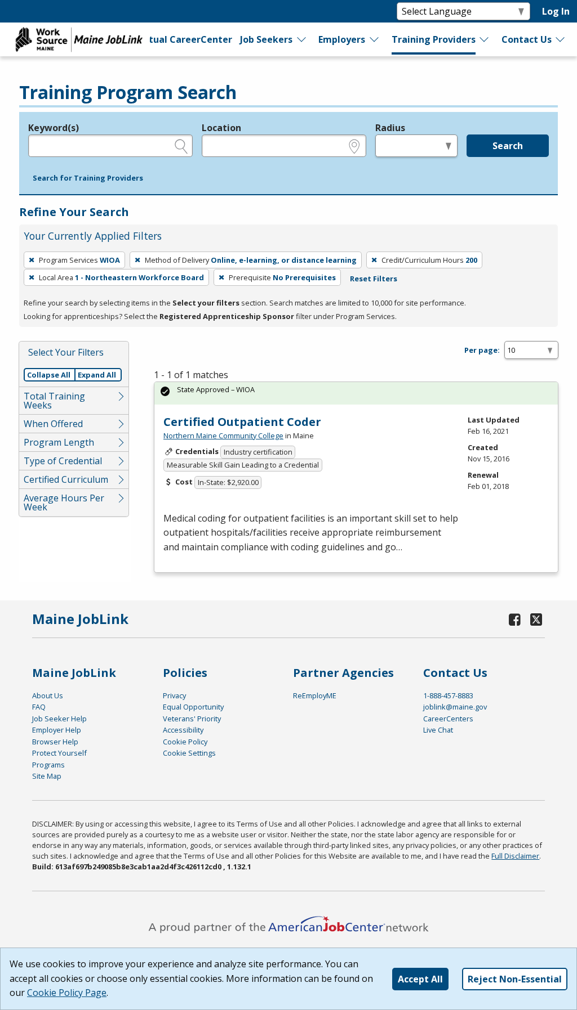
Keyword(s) (53, 128)
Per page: (482, 350)
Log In (556, 11)
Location (221, 128)
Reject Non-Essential (515, 979)
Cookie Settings (189, 753)
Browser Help (55, 742)
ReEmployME (314, 695)
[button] (88, 178)
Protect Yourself (59, 753)
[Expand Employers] (375, 39)
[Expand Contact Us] (561, 39)
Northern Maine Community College (223, 435)
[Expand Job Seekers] (302, 39)
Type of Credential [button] (63, 461)
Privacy (174, 695)
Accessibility (183, 730)
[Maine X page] (536, 619)
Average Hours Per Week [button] (64, 502)
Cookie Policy (185, 742)
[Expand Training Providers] (485, 39)
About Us (47, 695)
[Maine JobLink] (79, 39)
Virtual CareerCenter (183, 39)
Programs (48, 765)
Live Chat (438, 730)
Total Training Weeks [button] (54, 400)
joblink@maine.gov (455, 707)
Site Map (46, 776)
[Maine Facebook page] (514, 619)
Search (507, 146)
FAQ (39, 707)
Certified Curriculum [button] (66, 479)
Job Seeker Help (59, 718)
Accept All (420, 979)
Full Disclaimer (515, 856)
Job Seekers (266, 39)
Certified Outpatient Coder (242, 421)
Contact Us (526, 39)
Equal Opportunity (193, 707)
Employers (341, 39)
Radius (390, 128)
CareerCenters (448, 718)
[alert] (356, 393)
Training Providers (434, 39)
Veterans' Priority (192, 718)
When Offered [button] (53, 424)
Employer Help (56, 730)
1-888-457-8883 (448, 695)
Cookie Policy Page (66, 992)
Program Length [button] (59, 442)
